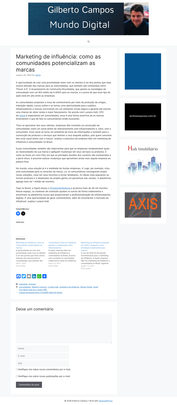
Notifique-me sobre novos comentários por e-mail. (44, 369)
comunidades (25, 287)
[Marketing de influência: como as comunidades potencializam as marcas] (32, 254)
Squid (22, 115)
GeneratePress (106, 401)
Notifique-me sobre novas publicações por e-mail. (44, 376)
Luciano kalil (53, 287)
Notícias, (32, 284)
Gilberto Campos (39, 287)
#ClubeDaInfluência (60, 188)
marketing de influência (69, 287)
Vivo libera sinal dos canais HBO (33, 290)
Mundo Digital (86, 287)
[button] (88, 42)
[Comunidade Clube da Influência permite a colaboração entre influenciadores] (64, 254)
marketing (23, 284)
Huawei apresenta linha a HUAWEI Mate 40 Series (40, 292)
